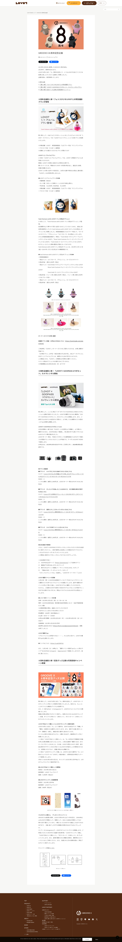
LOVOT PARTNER (47, 907)
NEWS (26, 925)
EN (28, 934)
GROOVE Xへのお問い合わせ (50, 917)
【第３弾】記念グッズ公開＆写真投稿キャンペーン (55, 90)
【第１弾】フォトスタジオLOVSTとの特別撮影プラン (56, 84)
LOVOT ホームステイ (31, 910)
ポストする (44, 61)
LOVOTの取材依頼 (47, 911)
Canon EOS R (48, 530)
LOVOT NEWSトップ (31, 12)
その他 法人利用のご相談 (49, 915)
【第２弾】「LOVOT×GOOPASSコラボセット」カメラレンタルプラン (61, 87)
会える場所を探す (74, 3)
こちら (52, 848)
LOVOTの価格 (29, 912)
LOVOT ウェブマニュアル (49, 925)
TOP (25, 901)
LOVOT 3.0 (29, 905)
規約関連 (44, 920)
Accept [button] (87, 939)
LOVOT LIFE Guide (48, 904)
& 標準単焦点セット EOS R (61, 530)
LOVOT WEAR (29, 909)
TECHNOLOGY (29, 920)
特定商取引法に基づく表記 (47, 922)
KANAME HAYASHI (30, 922)
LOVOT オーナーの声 (31, 914)
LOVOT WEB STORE (31, 930)
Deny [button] (97, 939)
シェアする (55, 61)
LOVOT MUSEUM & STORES (32, 931)
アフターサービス (47, 902)
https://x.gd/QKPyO (56, 643)
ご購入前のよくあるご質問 (32, 915)
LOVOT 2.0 (29, 907)
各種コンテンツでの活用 (49, 913)
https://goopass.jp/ (61, 562)
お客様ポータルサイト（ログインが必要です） (51, 929)
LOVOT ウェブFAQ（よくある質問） (51, 927)
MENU (100, 3)
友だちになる (61, 3)
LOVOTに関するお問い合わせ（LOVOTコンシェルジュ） (55, 918)
